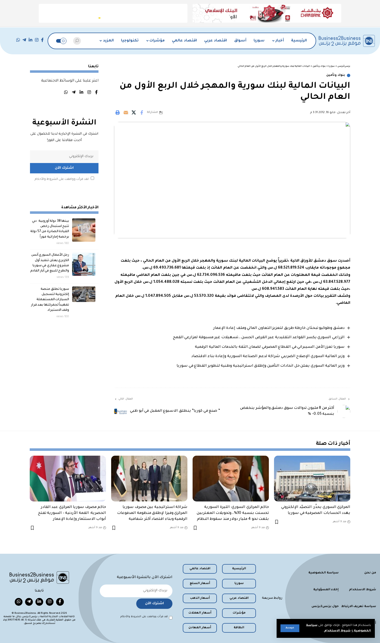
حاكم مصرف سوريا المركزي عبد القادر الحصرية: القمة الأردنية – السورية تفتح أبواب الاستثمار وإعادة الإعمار (72, 513)
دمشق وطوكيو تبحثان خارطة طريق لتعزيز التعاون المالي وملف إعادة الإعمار (279, 328)
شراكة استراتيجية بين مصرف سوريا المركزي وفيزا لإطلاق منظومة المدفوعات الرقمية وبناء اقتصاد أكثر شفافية (152, 513)
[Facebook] (42, 39)
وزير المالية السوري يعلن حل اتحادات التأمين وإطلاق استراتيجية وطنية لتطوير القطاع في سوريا (261, 366)
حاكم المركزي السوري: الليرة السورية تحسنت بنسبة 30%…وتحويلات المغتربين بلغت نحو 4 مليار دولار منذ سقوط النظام (233, 513)
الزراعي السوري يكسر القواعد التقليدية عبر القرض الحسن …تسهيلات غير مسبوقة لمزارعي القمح (259, 338)
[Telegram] (24, 39)
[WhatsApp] (18, 39)
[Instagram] (37, 39)
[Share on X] (133, 112)
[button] (289, 628)
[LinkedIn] (30, 39)
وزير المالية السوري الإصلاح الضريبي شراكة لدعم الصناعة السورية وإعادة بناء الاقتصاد (268, 356)
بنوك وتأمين (335, 75)
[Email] (125, 112)
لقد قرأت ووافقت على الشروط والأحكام (62, 179)
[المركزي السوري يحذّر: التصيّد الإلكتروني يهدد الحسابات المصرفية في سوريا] (312, 478)
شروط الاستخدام (337, 631)
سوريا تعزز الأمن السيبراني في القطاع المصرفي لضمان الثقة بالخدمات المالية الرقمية (270, 347)
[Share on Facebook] (141, 112)
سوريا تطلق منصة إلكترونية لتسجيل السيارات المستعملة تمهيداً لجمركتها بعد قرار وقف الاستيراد (50, 299)
